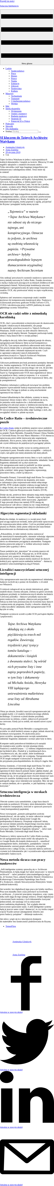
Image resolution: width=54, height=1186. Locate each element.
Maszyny (10, 93)
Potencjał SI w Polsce (20, 121)
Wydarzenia (16, 111)
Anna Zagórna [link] (12, 150)
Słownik (9, 126)
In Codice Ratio (7, 428)
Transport (15, 98)
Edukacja (15, 83)
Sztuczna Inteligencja (9, 6)
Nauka (14, 81)
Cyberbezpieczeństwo (20, 101)
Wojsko (14, 103)
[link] (6, 941)
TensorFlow (11, 926)
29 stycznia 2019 (13, 152)
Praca (13, 73)
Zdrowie (15, 86)
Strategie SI (16, 118)
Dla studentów (12, 129)
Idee (7, 106)
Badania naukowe (19, 116)
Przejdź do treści (7, 1)
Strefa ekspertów (13, 108)
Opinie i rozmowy (19, 113)
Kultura (14, 91)
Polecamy (10, 124)
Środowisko (16, 88)
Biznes (14, 76)
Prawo (14, 78)
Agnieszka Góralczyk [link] (15, 147)
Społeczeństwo (17, 71)
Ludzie (9, 68)
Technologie (16, 96)
